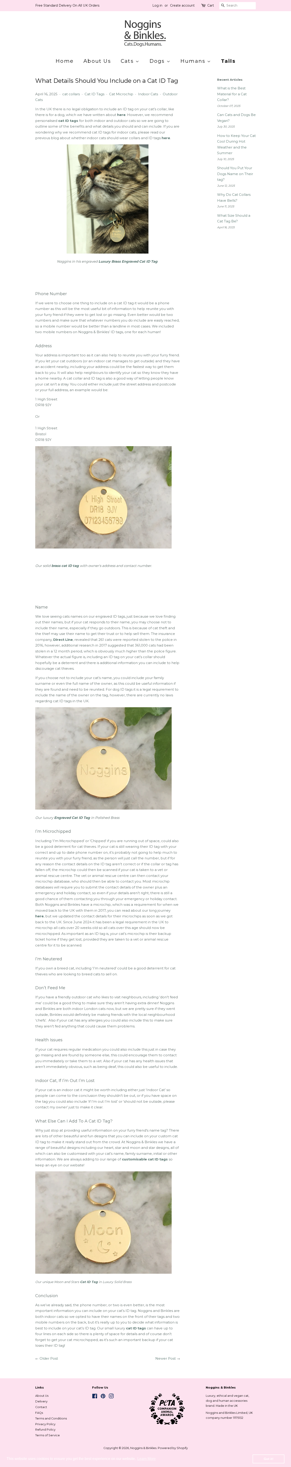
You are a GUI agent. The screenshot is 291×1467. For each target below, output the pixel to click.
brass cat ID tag (65, 566)
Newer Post (165, 1358)
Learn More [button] (146, 1459)
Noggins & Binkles (143, 1448)
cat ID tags (68, 120)
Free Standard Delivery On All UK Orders (67, 5)
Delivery (41, 1401)
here (121, 115)
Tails (228, 61)
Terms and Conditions (51, 1418)
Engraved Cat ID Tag (72, 817)
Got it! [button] (268, 1459)
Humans (193, 61)
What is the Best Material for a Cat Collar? (232, 94)
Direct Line (63, 639)
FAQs (39, 1412)
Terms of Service (47, 1435)
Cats (128, 61)
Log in (157, 5)
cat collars (71, 94)
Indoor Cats (148, 94)
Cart (210, 5)
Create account (182, 5)
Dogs (158, 61)
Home (64, 61)
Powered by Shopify (173, 1448)
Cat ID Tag (89, 1282)
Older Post (49, 1358)
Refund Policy (45, 1429)
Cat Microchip (121, 94)
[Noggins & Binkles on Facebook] (94, 1397)
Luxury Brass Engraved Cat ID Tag (128, 261)
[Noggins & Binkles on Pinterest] (102, 1397)
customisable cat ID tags (145, 1159)
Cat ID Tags (94, 94)
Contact (41, 1407)
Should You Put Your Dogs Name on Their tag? (235, 174)
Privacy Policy (45, 1424)
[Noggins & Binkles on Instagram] (111, 1397)
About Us (97, 61)
